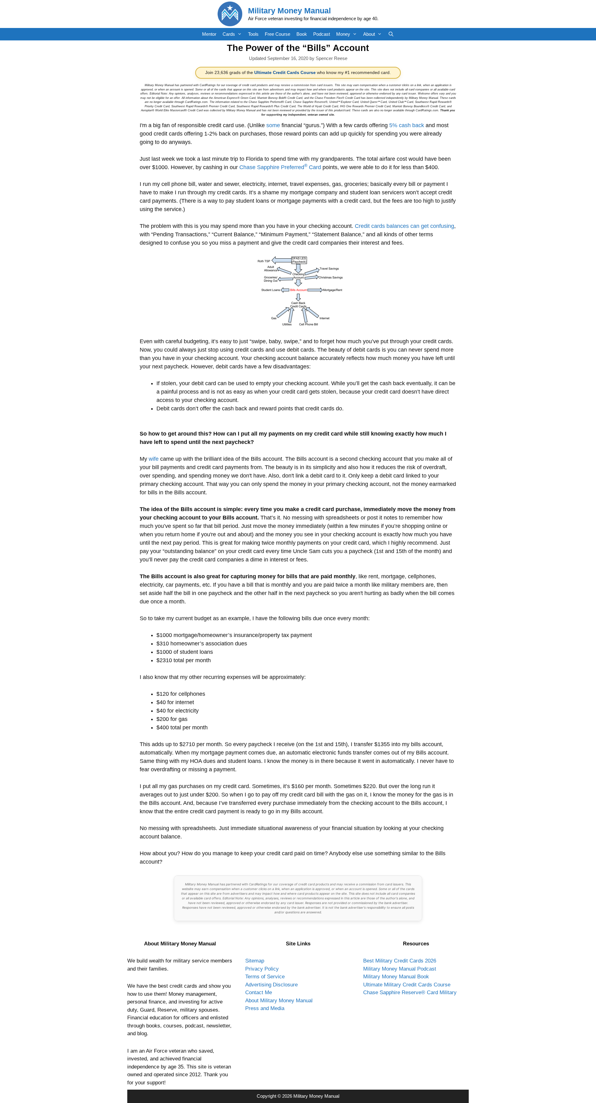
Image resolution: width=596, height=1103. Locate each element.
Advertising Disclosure (271, 985)
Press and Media (264, 1008)
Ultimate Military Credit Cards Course (406, 985)
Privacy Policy (262, 969)
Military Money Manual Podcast (399, 969)
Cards (229, 34)
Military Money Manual (289, 10)
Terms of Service (265, 977)
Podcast (321, 34)
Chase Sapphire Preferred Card (280, 167)
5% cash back (406, 125)
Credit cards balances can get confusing (404, 226)
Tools (253, 34)
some (273, 125)
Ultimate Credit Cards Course (285, 72)
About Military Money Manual (279, 1001)
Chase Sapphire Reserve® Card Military (410, 992)
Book (301, 34)
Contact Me (258, 992)
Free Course (277, 34)
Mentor (209, 34)
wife (154, 459)
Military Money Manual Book (396, 977)
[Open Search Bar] (391, 34)
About (369, 34)
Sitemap (254, 961)
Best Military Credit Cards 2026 (399, 961)
